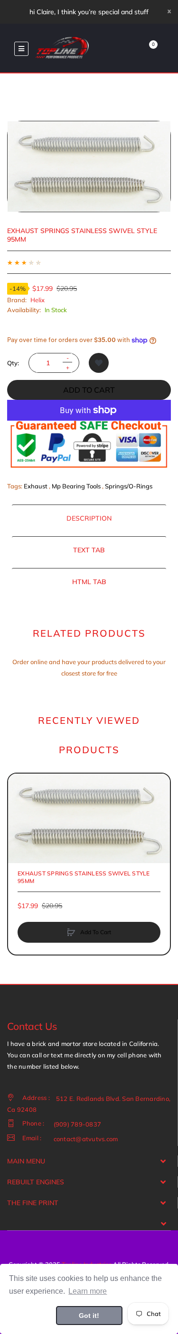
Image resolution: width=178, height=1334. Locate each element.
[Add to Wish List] (99, 363)
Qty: (13, 363)
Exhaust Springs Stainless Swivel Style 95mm (84, 877)
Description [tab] (89, 518)
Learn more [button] (87, 1291)
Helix (37, 300)
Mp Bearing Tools (76, 486)
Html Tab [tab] (89, 581)
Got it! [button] (89, 1315)
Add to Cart (89, 390)
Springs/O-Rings (128, 486)
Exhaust (35, 486)
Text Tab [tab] (89, 550)
